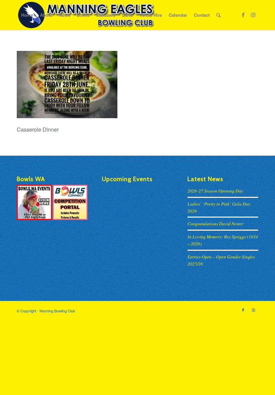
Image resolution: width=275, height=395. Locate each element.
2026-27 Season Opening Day (215, 190)
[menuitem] (27, 15)
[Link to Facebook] (243, 15)
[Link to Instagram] (253, 15)
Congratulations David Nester (215, 223)
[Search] (218, 15)
